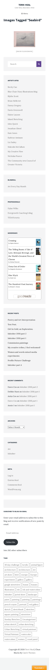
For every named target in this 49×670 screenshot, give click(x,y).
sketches (30, 609)
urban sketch (10, 624)
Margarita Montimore (16, 269)
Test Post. (12, 324)
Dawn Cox (12, 401)
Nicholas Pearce (15, 156)
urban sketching (26, 624)
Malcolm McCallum (16, 147)
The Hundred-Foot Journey (20, 284)
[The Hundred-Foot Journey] (38, 286)
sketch (7, 609)
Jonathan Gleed (14, 128)
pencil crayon (11, 604)
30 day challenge (12, 565)
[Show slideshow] (24, 51)
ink (18, 589)
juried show (20, 594)
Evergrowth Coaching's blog (20, 213)
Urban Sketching (12, 629)
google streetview (12, 584)
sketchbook (18, 609)
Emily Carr (13, 278)
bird (17, 575)
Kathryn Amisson (15, 137)
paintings (36, 599)
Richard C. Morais (15, 287)
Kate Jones (12, 133)
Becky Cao (12, 87)
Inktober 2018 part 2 (17, 333)
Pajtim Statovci (14, 243)
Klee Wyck (13, 275)
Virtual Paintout (12, 634)
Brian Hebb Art (14, 101)
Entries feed (13, 480)
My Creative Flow (15, 151)
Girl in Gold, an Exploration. (20, 329)
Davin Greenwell (15, 110)
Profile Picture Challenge (19, 360)
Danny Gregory (14, 105)
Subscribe (10, 542)
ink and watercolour (31, 589)
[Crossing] (38, 242)
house (25, 584)
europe (24, 575)
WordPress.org (14, 489)
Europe (33, 575)
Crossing (12, 240)
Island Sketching (15, 119)
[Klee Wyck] (38, 277)
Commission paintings (18, 343)
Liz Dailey (12, 142)
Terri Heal (25, 4)
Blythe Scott (13, 96)
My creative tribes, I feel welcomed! (24, 347)
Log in (10, 475)
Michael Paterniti (15, 262)
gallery (20, 580)
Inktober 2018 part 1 (17, 338)
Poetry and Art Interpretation (21, 320)
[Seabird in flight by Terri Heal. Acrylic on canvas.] (24, 39)
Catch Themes (29, 653)
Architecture (24, 570)
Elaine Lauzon (14, 114)
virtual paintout (29, 629)
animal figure (37, 565)
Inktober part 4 (15, 365)
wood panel (32, 639)
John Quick (13, 124)
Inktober (11, 453)
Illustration (9, 589)
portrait (22, 604)
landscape (32, 594)
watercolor (26, 634)
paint (7, 599)
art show (8, 575)
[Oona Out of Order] (38, 268)
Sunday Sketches (12, 619)
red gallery (33, 604)
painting (15, 599)
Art (9, 449)
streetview (26, 614)
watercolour (10, 639)
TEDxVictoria (14, 217)
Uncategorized (29, 619)
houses (34, 584)
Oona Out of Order (16, 266)
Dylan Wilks (13, 208)
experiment (10, 580)
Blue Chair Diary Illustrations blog (22, 91)
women (21, 639)
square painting (11, 614)
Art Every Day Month (17, 186)
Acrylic (25, 565)
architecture (10, 570)
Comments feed (15, 485)
